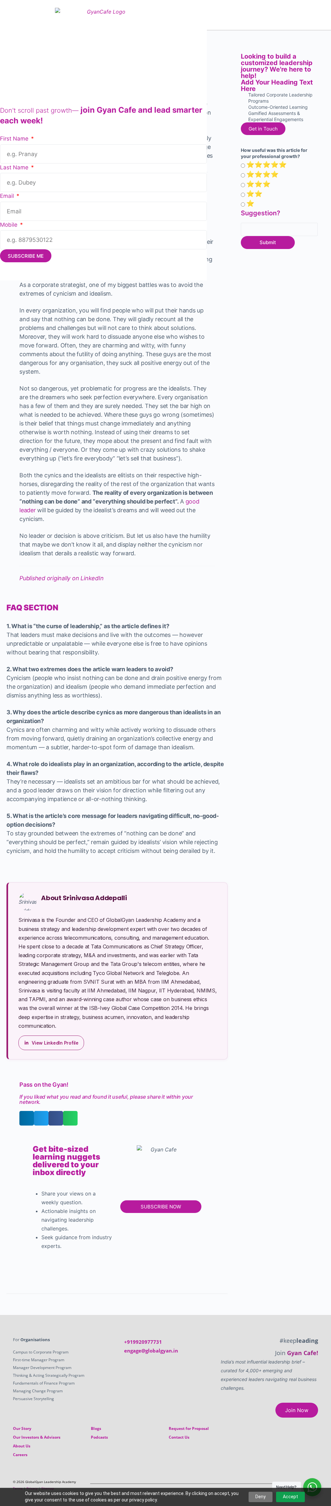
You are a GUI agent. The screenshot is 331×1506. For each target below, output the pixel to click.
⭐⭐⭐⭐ (262, 174)
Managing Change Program (38, 1391)
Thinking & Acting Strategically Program (48, 1375)
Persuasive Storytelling (33, 1398)
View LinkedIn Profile (55, 1043)
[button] (322, 15)
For (31, 1339)
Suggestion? (260, 213)
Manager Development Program (42, 1367)
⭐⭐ (254, 194)
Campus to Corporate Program (41, 1352)
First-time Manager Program (38, 1360)
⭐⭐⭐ (258, 184)
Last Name (15, 167)
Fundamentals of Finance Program (44, 1383)
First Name (15, 138)
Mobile (9, 224)
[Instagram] (301, 1484)
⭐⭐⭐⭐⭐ (266, 164)
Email (8, 196)
